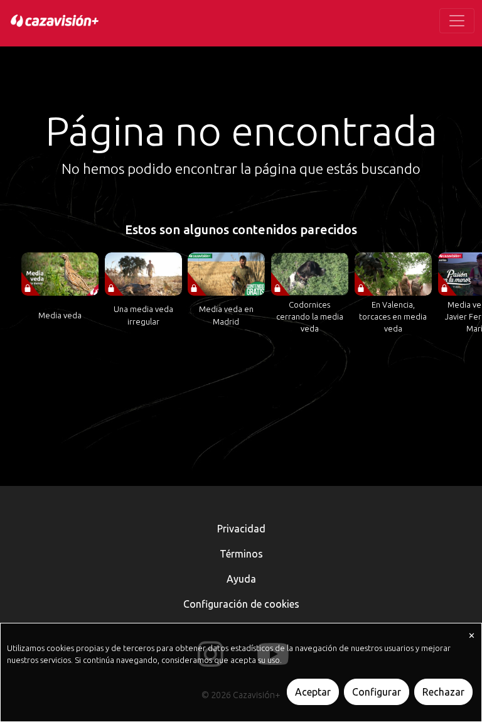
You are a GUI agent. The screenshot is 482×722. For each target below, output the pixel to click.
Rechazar (443, 692)
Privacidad (241, 528)
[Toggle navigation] (456, 20)
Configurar (376, 692)
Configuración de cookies (241, 604)
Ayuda (241, 579)
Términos (241, 553)
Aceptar (313, 692)
